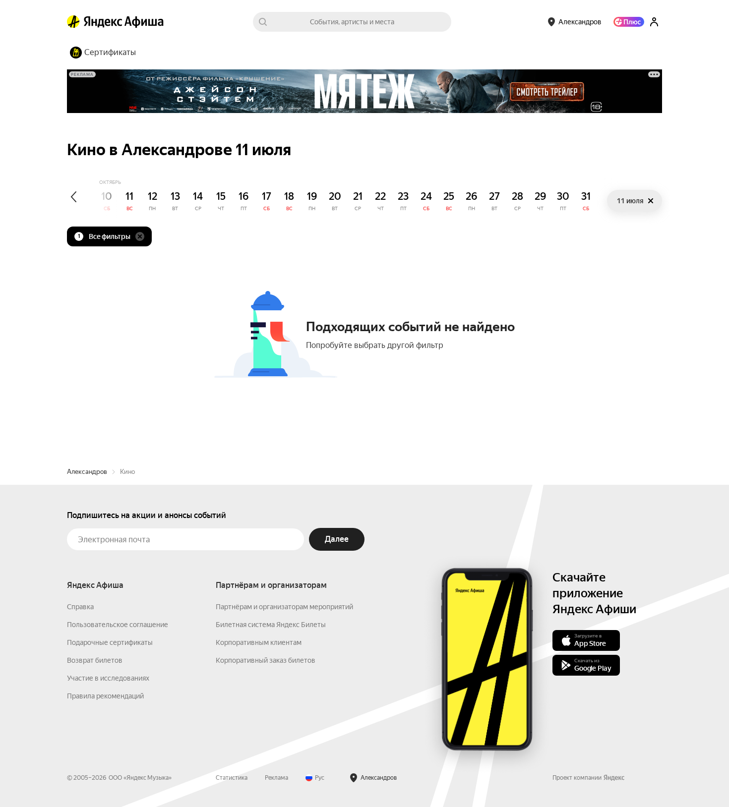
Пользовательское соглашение (117, 625)
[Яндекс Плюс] (628, 22)
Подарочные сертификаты (110, 642)
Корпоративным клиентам (259, 642)
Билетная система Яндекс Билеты (271, 625)
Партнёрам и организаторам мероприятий (284, 607)
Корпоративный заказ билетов (265, 660)
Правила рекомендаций (105, 696)
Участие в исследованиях (108, 678)
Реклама (276, 777)
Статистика (231, 777)
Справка (80, 607)
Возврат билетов (94, 660)
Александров (87, 471)
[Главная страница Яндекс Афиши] (73, 21)
